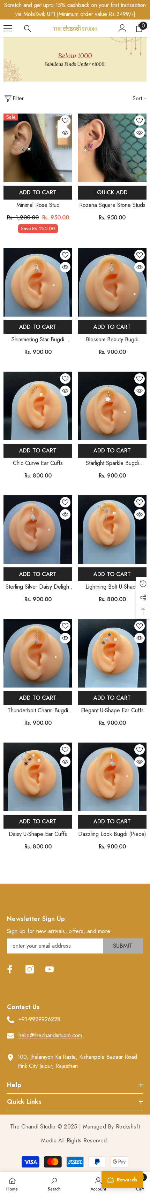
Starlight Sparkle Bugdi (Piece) (112, 463)
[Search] (27, 28)
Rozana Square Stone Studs (112, 205)
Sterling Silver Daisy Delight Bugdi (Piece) (38, 587)
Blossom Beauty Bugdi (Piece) (112, 339)
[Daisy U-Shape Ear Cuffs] (37, 777)
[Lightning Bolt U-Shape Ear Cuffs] (112, 529)
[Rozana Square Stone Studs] (112, 148)
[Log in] (122, 28)
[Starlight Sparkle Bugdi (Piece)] (112, 406)
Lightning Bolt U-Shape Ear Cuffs (112, 587)
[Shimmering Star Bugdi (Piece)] (37, 282)
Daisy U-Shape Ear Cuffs (38, 834)
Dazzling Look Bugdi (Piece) (112, 834)
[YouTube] (49, 969)
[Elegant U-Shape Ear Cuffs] (112, 653)
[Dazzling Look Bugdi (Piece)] (112, 777)
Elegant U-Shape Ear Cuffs (112, 710)
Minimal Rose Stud (38, 205)
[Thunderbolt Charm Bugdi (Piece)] (37, 653)
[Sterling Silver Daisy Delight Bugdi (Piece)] (37, 529)
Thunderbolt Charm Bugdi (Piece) (38, 710)
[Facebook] (9, 969)
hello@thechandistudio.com (50, 1035)
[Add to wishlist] (65, 120)
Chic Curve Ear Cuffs (38, 463)
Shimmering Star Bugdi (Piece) (38, 339)
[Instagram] (29, 969)
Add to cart (38, 192)
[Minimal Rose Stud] (37, 148)
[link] (75, 59)
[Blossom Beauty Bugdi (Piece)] (112, 282)
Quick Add (112, 192)
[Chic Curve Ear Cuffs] (37, 406)
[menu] (7, 28)
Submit (123, 946)
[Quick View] (65, 132)
